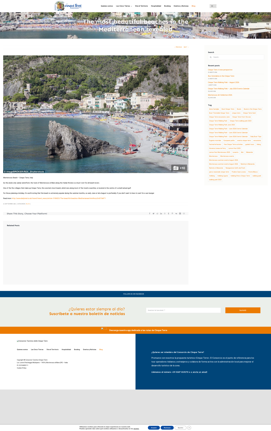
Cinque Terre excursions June (219, 117)
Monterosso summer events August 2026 (223, 160)
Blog (28, 204)
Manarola (249, 152)
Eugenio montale (215, 140)
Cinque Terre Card (249, 113)
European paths (229, 140)
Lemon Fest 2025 (235, 148)
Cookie (19, 368)
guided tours (249, 144)
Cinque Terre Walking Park (218, 121)
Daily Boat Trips (255, 137)
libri (242, 152)
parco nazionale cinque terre (219, 172)
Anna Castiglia (214, 109)
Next (185, 47)
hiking (259, 144)
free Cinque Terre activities (233, 144)
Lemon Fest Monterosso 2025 (219, 152)
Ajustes (180, 428)
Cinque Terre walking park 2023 (240, 121)
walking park (257, 176)
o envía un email (199, 372)
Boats (239, 109)
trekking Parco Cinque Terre (240, 176)
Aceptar (154, 428)
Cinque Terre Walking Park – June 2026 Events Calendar (228, 129)
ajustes (136, 429)
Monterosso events (227, 156)
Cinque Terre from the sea (241, 117)
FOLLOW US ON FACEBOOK (133, 294)
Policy (24, 368)
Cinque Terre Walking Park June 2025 (222, 125)
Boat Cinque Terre (228, 109)
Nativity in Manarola (247, 164)
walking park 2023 (215, 180)
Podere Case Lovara (239, 172)
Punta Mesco (253, 172)
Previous (179, 47)
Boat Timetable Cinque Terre (219, 113)
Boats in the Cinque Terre (253, 109)
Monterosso (213, 156)
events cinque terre (244, 140)
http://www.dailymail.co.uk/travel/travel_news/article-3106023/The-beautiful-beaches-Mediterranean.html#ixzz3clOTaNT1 (59, 198)
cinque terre (236, 113)
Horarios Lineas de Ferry (217, 148)
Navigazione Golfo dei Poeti (235, 168)
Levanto (235, 152)
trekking (212, 176)
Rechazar (167, 428)
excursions (257, 140)
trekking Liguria (222, 176)
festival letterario (215, 144)
